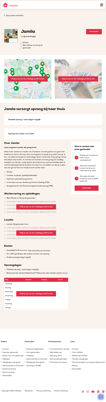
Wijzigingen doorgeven (11, 362)
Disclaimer (29, 391)
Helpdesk (6, 359)
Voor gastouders (33, 352)
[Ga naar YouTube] (93, 392)
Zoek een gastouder (10, 352)
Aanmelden (94, 32)
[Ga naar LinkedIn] (98, 392)
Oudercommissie (9, 369)
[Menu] (101, 5)
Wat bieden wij (56, 352)
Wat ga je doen (56, 356)
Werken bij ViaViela (79, 356)
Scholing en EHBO (33, 366)
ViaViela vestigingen (80, 359)
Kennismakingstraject (58, 359)
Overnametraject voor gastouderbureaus (88, 362)
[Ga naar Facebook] (83, 392)
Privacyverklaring (43, 391)
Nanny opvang (8, 372)
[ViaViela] (10, 5)
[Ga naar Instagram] (88, 392)
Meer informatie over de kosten (39, 250)
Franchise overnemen (58, 362)
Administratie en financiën (12, 366)
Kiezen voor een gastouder (13, 356)
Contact (5, 349)
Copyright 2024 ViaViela (11, 391)
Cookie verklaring (61, 391)
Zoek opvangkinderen (35, 349)
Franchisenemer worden (59, 349)
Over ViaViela (77, 352)
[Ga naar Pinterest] (103, 392)
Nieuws (75, 366)
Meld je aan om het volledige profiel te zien (27, 79)
